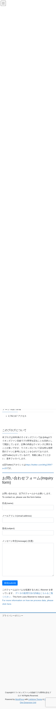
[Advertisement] (28, 651)
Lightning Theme (35, 699)
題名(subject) (8, 528)
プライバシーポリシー (12, 615)
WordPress (19, 699)
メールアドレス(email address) (17, 516)
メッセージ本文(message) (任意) (17, 541)
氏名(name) (7, 503)
